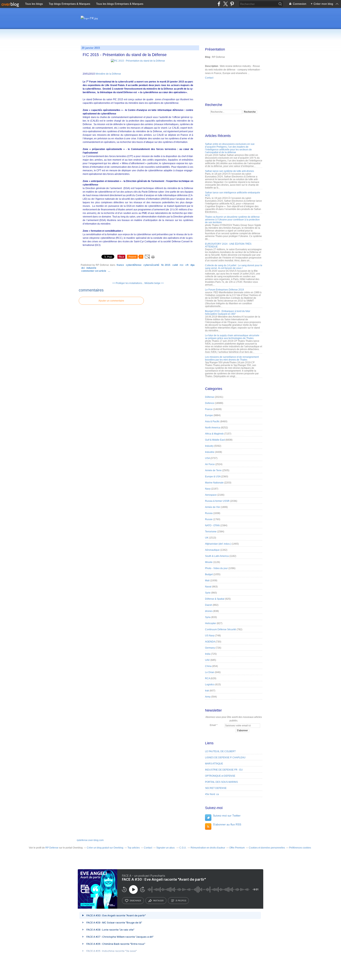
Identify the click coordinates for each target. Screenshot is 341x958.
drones (209, 611)
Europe (209, 415)
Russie (209, 519)
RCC (182, 265)
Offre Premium (237, 847)
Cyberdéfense (133, 265)
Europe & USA (212, 476)
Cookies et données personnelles (267, 847)
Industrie (91, 268)
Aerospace (211, 495)
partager (158, 900)
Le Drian (209, 672)
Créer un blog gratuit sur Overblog (105, 847)
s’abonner (135, 900)
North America (212, 427)
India (207, 654)
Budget (209, 574)
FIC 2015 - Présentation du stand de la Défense (125, 54)
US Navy (210, 635)
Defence (209, 403)
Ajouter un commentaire (111, 300)
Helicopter (210, 623)
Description (212, 66)
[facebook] (218, 4)
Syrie (208, 592)
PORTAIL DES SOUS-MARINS (221, 782)
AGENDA (210, 641)
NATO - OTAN (212, 525)
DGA (192, 265)
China (208, 666)
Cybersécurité (151, 265)
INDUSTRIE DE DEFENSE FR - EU (224, 769)
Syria (208, 617)
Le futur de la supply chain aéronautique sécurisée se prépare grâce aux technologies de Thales (232, 337)
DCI (83, 268)
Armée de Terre (213, 470)
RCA (207, 678)
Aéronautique (212, 550)
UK (206, 537)
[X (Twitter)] (225, 4)
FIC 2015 (165, 265)
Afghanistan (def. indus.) (218, 543)
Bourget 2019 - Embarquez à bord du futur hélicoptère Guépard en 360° (227, 312)
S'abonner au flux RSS (227, 824)
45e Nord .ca (212, 794)
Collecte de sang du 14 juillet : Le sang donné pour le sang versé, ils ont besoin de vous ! (233, 267)
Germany (210, 647)
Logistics (210, 684)
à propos (181, 900)
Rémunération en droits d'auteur (208, 847)
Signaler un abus (165, 847)
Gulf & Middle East (215, 439)
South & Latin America (217, 556)
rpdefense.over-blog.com (90, 840)
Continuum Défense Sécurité (220, 629)
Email (213, 725)
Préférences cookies (300, 847)
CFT (186, 265)
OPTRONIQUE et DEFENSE (220, 775)
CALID (175, 265)
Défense (209, 397)
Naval (208, 586)
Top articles (133, 847)
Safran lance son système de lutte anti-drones (229, 171)
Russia (209, 513)
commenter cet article (94, 271)
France (120, 265)
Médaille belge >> (154, 283)
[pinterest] (232, 4)
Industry (209, 446)
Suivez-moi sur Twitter (227, 815)
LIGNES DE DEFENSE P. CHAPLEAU (225, 757)
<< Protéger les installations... (128, 283)
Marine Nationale (214, 482)
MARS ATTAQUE (214, 763)
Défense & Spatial (214, 598)
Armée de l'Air (212, 507)
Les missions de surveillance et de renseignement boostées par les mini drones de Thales (232, 358)
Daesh (208, 605)
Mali (207, 580)
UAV (207, 660)
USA (207, 458)
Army (208, 696)
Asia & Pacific (212, 421)
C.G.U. (182, 847)
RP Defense (51, 847)
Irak (207, 690)
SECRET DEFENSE (216, 788)
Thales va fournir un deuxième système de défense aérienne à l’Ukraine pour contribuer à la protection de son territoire (232, 219)
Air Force (210, 464)
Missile (209, 562)
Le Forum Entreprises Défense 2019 (224, 289)
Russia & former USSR (217, 501)
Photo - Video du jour (216, 568)
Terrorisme (210, 531)
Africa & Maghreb (214, 433)
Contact (209, 77)
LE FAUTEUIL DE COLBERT (220, 751)
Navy (208, 488)
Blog (207, 57)
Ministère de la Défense (108, 73)
